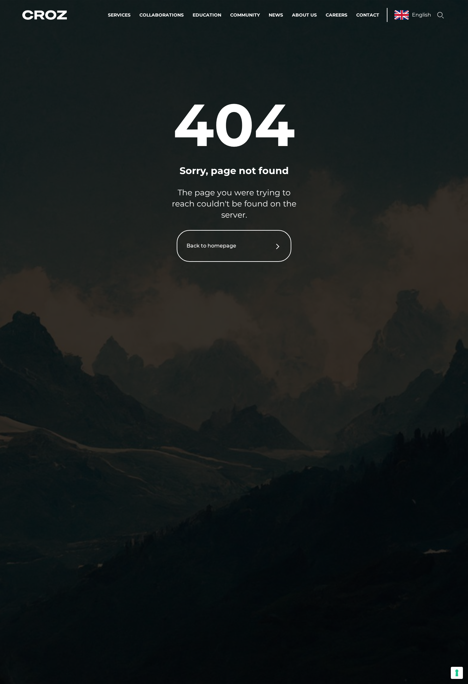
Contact (367, 15)
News (276, 15)
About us (304, 15)
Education (207, 15)
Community (245, 15)
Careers (336, 15)
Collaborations (161, 15)
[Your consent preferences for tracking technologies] (457, 673)
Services (119, 15)
